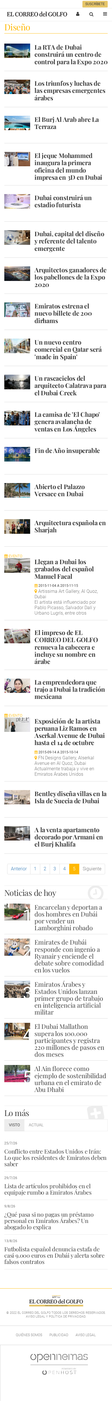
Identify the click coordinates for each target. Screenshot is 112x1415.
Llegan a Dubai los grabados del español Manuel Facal (64, 569)
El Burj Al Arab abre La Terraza (66, 123)
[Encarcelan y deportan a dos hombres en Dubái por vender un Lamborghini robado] (17, 912)
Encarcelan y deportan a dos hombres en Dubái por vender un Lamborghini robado (68, 917)
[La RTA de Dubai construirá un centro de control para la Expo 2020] (17, 51)
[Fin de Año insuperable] (17, 454)
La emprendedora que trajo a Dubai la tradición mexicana (69, 689)
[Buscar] (91, 14)
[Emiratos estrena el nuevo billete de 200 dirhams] (17, 309)
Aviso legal (86, 1335)
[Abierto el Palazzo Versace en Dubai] (17, 490)
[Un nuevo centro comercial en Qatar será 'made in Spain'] (17, 346)
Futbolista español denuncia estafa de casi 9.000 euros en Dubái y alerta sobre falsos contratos (54, 1255)
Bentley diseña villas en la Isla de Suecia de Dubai (70, 797)
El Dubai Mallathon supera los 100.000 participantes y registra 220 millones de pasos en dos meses (69, 1040)
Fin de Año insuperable (67, 450)
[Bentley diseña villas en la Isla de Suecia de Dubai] (17, 797)
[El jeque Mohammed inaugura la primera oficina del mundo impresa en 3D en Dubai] (17, 159)
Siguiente (92, 868)
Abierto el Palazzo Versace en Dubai (59, 490)
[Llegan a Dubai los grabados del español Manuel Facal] (17, 565)
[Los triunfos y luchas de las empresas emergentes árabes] (17, 87)
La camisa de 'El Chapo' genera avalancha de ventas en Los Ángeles (67, 421)
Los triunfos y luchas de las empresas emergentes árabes (69, 90)
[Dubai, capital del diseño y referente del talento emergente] (17, 237)
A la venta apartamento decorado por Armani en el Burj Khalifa (68, 837)
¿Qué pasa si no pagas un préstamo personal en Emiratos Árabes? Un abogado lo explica (48, 1220)
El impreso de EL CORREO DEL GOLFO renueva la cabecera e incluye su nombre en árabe (66, 647)
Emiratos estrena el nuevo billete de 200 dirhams (63, 313)
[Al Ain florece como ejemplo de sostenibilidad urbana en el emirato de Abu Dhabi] (17, 1073)
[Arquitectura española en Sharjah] (17, 526)
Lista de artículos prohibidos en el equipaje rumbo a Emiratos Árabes (48, 1189)
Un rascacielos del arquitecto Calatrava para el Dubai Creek (70, 385)
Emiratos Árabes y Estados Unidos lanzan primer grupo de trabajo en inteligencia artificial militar (68, 998)
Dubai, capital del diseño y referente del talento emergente (69, 241)
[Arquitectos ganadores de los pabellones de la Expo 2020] (17, 273)
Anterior (19, 868)
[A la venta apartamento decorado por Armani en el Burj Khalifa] (17, 833)
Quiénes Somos (29, 1335)
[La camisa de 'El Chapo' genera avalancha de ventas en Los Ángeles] (17, 418)
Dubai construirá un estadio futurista (63, 201)
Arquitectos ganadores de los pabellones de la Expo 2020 (70, 277)
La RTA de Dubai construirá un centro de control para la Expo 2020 (71, 54)
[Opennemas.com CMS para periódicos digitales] (59, 1364)
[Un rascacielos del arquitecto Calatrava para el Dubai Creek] (17, 382)
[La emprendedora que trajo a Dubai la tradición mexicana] (17, 686)
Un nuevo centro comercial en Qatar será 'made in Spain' (68, 349)
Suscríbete (95, 4)
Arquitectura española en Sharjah (70, 526)
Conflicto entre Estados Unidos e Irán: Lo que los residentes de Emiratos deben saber (55, 1157)
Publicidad (58, 1335)
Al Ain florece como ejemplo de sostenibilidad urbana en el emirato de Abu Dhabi (70, 1079)
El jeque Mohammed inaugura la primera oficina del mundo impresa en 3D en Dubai (68, 166)
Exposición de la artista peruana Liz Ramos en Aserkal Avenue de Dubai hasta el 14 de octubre (69, 732)
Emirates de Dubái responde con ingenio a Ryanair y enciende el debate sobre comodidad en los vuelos (69, 956)
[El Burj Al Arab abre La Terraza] (17, 123)
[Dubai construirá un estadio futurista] (17, 201)
